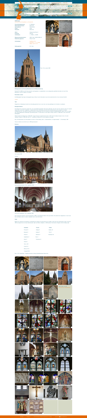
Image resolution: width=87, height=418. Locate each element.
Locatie (16, 99)
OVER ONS (65, 2)
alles (26, 13)
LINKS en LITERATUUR (39, 2)
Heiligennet (28, 416)
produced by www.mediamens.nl (61, 416)
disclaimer (22, 416)
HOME (26, 2)
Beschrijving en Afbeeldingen (64, 287)
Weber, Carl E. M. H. (34, 43)
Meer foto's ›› (69, 47)
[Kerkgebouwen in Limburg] (21, 10)
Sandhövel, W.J (33, 41)
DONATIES (27, 4)
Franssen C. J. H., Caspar (35, 42)
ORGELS (48, 2)
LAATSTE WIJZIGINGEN (56, 2)
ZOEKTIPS (31, 2)
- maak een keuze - (28, 6)
